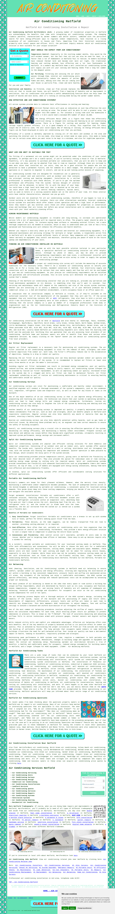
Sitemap (10, 898)
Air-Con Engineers (61, 870)
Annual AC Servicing (28, 867)
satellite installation (48, 822)
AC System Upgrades (47, 867)
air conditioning (71, 251)
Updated (31, 898)
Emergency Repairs (66, 867)
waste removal (15, 824)
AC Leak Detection (41, 870)
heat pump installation (41, 813)
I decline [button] (72, 908)
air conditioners (48, 544)
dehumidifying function (72, 93)
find (15, 747)
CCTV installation (84, 817)
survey (73, 257)
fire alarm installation (83, 822)
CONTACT (94, 16)
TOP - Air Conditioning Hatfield (23, 882)
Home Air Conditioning (87, 872)
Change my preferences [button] (84, 908)
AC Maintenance (24, 870)
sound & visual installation (46, 824)
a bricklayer (73, 813)
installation (70, 207)
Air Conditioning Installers (28, 865)
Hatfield (56, 321)
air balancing (19, 596)
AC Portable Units (84, 867)
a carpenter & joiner (54, 817)
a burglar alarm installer (20, 817)
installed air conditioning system (90, 65)
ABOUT (88, 16)
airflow (80, 609)
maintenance (35, 220)
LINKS (82, 16)
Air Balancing (55, 872)
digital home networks (82, 824)
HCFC (55, 298)
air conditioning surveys (28, 428)
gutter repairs (84, 820)
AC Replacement (40, 872)
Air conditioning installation (22, 321)
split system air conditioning (83, 659)
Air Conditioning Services (57, 865)
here (19, 763)
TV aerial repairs (30, 820)
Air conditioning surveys (20, 386)
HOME (77, 16)
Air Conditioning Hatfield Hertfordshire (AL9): (31, 32)
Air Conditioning (22, 898)
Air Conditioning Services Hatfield (32, 768)
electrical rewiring (18, 815)
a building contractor (49, 815)
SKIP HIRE (76, 815)
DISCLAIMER (101, 16)
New (15, 898)
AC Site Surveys (80, 865)
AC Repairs (96, 870)
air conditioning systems (85, 347)
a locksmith (58, 820)
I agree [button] (65, 908)
